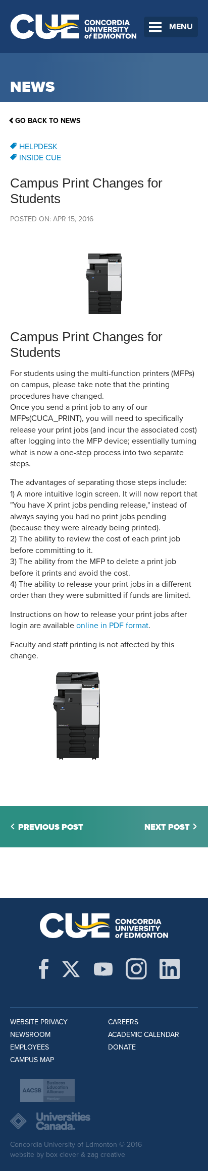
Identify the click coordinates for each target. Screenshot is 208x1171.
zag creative (106, 1154)
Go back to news (47, 120)
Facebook (43, 968)
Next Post (167, 827)
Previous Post (50, 827)
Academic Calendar (143, 1034)
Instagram (136, 968)
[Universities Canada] (104, 1121)
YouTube (103, 968)
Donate (122, 1047)
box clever (62, 1154)
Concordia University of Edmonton (73, 26)
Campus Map (32, 1060)
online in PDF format (112, 626)
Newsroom (30, 1034)
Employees (29, 1047)
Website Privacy (39, 1022)
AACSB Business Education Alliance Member (47, 1090)
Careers (123, 1022)
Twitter (71, 968)
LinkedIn (170, 968)
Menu (181, 27)
